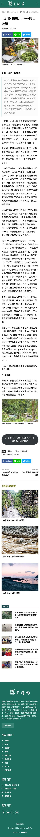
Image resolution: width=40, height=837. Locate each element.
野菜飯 (17, 451)
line (18, 34)
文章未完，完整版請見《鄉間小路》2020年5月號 (20, 439)
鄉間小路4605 (7, 454)
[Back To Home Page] (20, 692)
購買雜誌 (8, 796)
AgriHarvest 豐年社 (26, 828)
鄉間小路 (5, 28)
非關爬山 (24, 451)
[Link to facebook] (3, 812)
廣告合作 (8, 792)
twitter (27, 34)
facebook (8, 34)
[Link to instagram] (12, 812)
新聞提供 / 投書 (10, 788)
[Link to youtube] (8, 812)
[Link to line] (17, 812)
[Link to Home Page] (20, 4)
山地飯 (10, 451)
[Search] (37, 3)
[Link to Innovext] (24, 832)
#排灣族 (16, 454)
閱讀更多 (8, 725)
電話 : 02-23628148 (12, 785)
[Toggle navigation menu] (3, 3)
